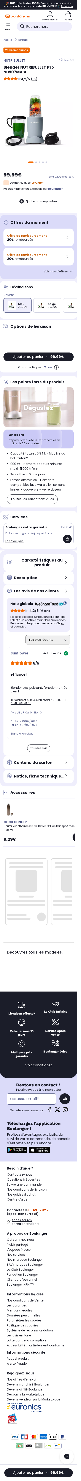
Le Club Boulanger (20, 1269)
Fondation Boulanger (22, 1274)
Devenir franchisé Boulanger (28, 1384)
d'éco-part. (68, 176)
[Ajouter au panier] (67, 539)
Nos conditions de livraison (27, 1189)
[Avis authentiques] (48, 603)
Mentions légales (19, 1310)
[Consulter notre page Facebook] (49, 1111)
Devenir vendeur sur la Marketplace (33, 1399)
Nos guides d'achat (21, 1194)
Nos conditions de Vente (25, 1300)
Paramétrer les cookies (24, 1320)
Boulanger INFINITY (20, 1284)
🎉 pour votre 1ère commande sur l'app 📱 (38, 5)
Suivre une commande (24, 1184)
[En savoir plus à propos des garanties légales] (56, 367)
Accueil (8, 40)
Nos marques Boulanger (25, 1259)
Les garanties (17, 1305)
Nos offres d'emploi (21, 1379)
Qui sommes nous (21, 1239)
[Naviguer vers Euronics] (38, 1407)
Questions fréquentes (23, 1179)
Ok (65, 1099)
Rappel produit (18, 1358)
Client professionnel (22, 1279)
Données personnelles (23, 1315)
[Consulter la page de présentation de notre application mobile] (17, 1150)
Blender (23, 40)
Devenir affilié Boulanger (25, 1389)
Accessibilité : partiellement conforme (36, 1345)
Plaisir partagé (17, 1244)
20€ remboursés (16, 50)
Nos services (16, 1254)
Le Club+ (38, 183)
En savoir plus (14, 541)
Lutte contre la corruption (26, 1340)
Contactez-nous (19, 1174)
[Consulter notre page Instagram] (65, 1111)
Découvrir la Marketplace (25, 1394)
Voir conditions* (38, 1065)
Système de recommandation (30, 1330)
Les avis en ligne (19, 1335)
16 (34, 79)
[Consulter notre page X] (57, 1111)
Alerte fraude (17, 1363)
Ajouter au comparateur (41, 201)
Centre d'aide (17, 1199)
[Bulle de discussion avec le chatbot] (67, 1456)
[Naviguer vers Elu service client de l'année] (38, 1418)
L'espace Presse (19, 1249)
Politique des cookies (22, 1325)
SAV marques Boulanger (25, 1264)
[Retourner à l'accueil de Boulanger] (17, 16)
